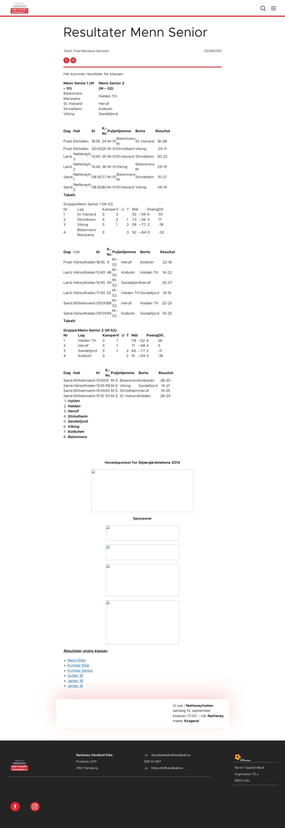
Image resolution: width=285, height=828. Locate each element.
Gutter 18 (75, 676)
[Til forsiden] (19, 8)
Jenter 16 (75, 686)
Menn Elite (76, 660)
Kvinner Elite (78, 665)
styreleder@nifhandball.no (170, 755)
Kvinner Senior (80, 671)
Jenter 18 (75, 681)
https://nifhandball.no (166, 768)
